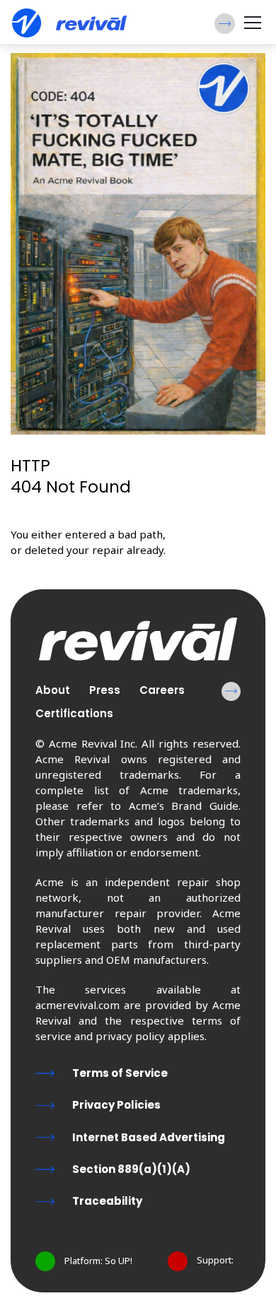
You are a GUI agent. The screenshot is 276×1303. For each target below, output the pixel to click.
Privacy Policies (116, 1104)
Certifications (74, 713)
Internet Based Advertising (148, 1137)
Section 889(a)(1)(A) (131, 1169)
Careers (162, 690)
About (52, 690)
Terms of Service (120, 1073)
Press (104, 690)
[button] (224, 23)
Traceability (107, 1200)
